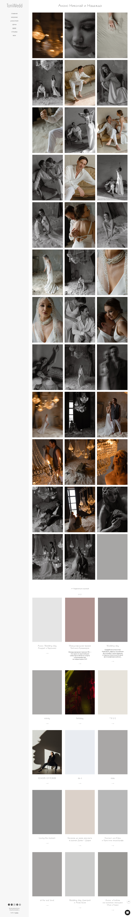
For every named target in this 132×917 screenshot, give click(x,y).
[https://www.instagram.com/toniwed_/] (14, 904)
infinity (47, 718)
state (113, 778)
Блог (14, 28)
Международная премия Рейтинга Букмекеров (80, 647)
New (14, 35)
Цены (14, 24)
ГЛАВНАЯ (14, 13)
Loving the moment (47, 838)
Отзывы (14, 32)
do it (80, 778)
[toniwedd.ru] (14, 5)
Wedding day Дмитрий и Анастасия (80, 901)
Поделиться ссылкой (81, 589)
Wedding (14, 17)
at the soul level (47, 900)
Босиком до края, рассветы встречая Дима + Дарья (80, 839)
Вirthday (79, 718)
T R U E (113, 718)
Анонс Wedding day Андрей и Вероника (47, 647)
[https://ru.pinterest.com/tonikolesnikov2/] (17, 904)
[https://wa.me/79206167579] (20, 904)
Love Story (14, 21)
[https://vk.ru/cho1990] (12, 904)
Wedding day (113, 646)
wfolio (16, 912)
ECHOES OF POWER (47, 778)
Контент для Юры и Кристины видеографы (113, 839)
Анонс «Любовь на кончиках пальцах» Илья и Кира (113, 902)
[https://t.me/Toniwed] (9, 904)
